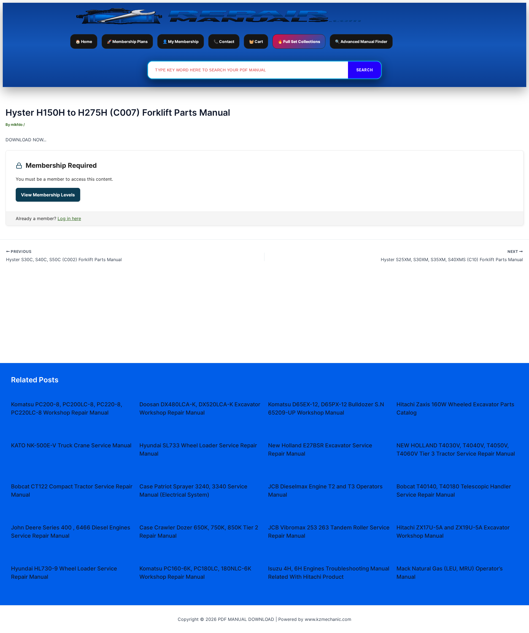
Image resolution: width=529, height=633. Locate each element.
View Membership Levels (48, 195)
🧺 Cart (256, 41)
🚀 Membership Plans (127, 41)
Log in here (69, 218)
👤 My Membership (181, 41)
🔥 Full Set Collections (299, 41)
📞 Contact (224, 41)
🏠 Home (83, 41)
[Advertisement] (264, 315)
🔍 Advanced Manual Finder (361, 41)
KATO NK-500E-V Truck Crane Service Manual (71, 445)
